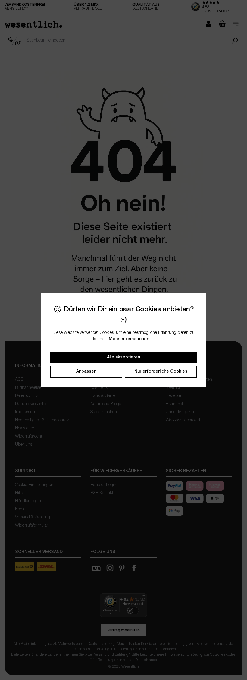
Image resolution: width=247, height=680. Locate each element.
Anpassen (86, 372)
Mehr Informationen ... (131, 339)
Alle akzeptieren (123, 357)
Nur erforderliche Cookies (160, 372)
